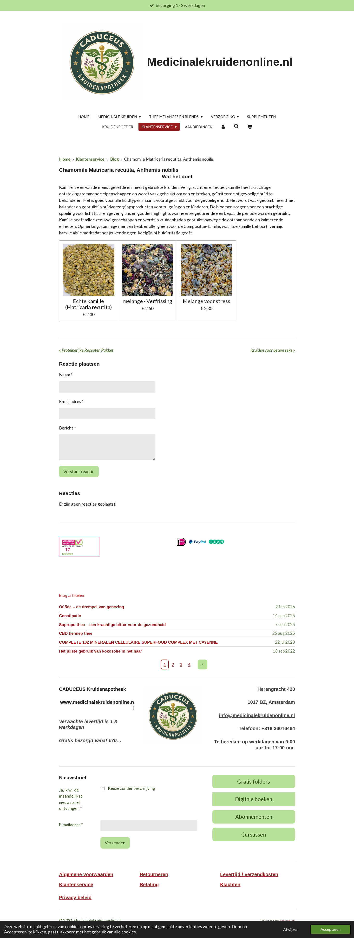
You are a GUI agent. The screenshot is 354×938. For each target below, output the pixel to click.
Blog (114, 159)
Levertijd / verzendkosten (249, 874)
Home (65, 159)
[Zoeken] (236, 126)
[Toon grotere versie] (173, 715)
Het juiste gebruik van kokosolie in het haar (100, 651)
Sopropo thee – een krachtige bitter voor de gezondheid (112, 624)
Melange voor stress (206, 301)
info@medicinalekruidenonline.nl (257, 715)
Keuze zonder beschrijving (131, 788)
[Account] (223, 127)
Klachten (230, 884)
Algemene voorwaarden (86, 874)
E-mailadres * (71, 401)
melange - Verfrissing (147, 301)
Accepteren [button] (331, 929)
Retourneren (154, 874)
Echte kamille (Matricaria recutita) (88, 304)
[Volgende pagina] (203, 664)
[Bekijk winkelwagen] (249, 127)
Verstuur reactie (78, 471)
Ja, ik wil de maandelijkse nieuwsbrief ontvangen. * (71, 799)
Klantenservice (90, 159)
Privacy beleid (75, 897)
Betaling (149, 884)
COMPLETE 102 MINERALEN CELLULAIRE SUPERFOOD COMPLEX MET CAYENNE (138, 642)
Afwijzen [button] (290, 929)
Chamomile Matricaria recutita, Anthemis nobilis (169, 159)
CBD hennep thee (75, 633)
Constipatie (70, 616)
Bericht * (67, 427)
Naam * (65, 374)
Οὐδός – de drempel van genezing (91, 607)
